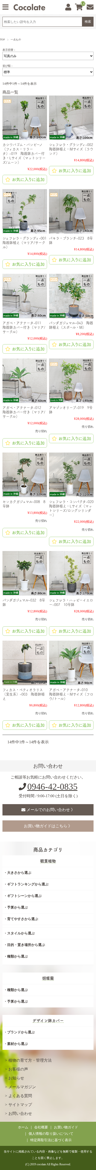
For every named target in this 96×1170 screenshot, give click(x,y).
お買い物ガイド (66, 1127)
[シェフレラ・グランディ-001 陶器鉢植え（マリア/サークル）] (24, 211)
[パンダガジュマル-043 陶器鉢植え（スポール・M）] (71, 296)
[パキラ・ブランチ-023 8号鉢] (71, 211)
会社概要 (41, 1127)
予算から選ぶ (17, 907)
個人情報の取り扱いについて (51, 1134)
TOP (2, 39)
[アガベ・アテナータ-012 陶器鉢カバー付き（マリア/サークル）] (24, 380)
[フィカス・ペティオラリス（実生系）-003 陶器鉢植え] (24, 663)
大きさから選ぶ (19, 873)
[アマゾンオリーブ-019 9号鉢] (71, 380)
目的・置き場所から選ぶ (26, 945)
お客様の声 (18, 1069)
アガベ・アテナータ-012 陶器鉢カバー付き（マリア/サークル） (23, 412)
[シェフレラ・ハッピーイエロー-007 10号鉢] (71, 573)
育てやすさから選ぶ (22, 919)
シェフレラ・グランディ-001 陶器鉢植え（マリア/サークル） (26, 242)
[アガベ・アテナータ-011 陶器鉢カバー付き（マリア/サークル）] (24, 296)
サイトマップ (20, 1105)
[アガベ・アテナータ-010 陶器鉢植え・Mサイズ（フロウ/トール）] (71, 663)
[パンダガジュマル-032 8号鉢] (24, 573)
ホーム (23, 1127)
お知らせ (16, 1078)
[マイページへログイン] (68, 7)
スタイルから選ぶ (21, 933)
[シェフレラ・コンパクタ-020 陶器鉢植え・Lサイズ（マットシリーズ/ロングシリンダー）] (71, 475)
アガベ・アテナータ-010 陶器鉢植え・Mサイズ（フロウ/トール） (71, 694)
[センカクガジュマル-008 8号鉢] (24, 475)
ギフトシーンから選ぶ (24, 896)
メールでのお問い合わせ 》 (51, 810)
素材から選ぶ (17, 1044)
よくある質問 (20, 1096)
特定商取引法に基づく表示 (51, 1140)
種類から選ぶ (17, 956)
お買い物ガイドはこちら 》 (48, 826)
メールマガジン (22, 1087)
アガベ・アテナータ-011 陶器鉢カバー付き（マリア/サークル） (23, 327)
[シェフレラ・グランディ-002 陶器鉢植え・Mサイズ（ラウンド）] (71, 118)
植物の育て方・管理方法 (30, 1060)
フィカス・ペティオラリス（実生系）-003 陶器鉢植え (23, 694)
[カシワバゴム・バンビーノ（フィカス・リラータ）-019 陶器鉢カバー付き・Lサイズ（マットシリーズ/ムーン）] (24, 118)
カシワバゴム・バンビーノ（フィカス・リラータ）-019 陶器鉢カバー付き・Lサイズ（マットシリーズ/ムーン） (24, 153)
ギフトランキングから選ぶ (27, 884)
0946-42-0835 (52, 786)
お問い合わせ (20, 1113)
